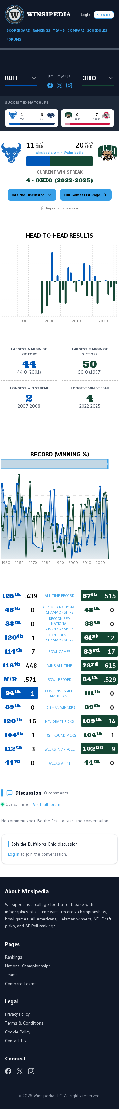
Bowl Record (60, 679)
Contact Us (15, 1041)
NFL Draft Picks (59, 721)
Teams (11, 975)
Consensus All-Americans (59, 693)
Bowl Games (60, 651)
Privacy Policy (17, 1014)
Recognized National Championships (60, 623)
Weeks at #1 (59, 763)
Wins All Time (59, 665)
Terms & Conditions (24, 1023)
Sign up (103, 14)
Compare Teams (20, 983)
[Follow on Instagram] (69, 85)
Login (85, 14)
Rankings (13, 957)
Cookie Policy (17, 1032)
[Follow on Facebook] (50, 85)
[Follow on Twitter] (60, 85)
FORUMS (13, 39)
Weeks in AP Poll (60, 749)
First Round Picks (59, 735)
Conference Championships (60, 637)
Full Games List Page (82, 194)
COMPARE (75, 30)
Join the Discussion (28, 194)
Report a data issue (62, 208)
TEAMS (59, 30)
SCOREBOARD (18, 30)
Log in (13, 854)
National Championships (28, 966)
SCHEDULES (97, 30)
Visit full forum (46, 804)
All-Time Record (60, 595)
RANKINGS (41, 30)
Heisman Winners (60, 707)
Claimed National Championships (59, 609)
